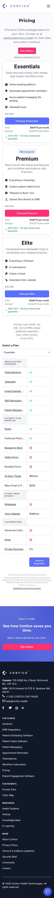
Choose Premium (27, 213)
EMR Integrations (11, 729)
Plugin (8, 428)
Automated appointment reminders (28, 90)
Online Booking (13, 372)
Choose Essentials (27, 121)
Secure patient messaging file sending (25, 99)
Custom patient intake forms (24, 186)
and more (9, 113)
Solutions (7, 723)
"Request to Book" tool (21, 192)
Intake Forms (11, 457)
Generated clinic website (22, 279)
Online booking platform (22, 84)
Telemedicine (9, 758)
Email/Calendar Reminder (18, 391)
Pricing (6, 770)
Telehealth (10, 381)
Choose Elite (27, 293)
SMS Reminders (13, 400)
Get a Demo (27, 50)
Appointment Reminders (15, 752)
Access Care (9, 789)
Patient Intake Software (14, 741)
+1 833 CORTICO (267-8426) (22, 696)
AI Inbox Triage (13, 476)
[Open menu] (48, 6)
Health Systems (10, 808)
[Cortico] (16, 6)
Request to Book (13, 447)
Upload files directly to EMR (24, 199)
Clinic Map (8, 795)
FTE (16, 327)
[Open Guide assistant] (48, 892)
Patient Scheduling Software (17, 735)
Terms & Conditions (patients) (18, 850)
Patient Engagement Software (18, 776)
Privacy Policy (10, 845)
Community (8, 862)
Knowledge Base (11, 820)
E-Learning (8, 825)
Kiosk (8, 539)
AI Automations (17, 267)
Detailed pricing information (27, 588)
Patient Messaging (12, 747)
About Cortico (10, 839)
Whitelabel (10, 504)
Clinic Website (12, 513)
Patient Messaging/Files (17, 410)
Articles (6, 814)
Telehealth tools (17, 107)
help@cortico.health (17, 701)
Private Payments (14, 549)
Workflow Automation (14, 764)
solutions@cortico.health (18, 37)
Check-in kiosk (17, 273)
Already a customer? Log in (27, 57)
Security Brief (9, 856)
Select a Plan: (10, 345)
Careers (6, 868)
